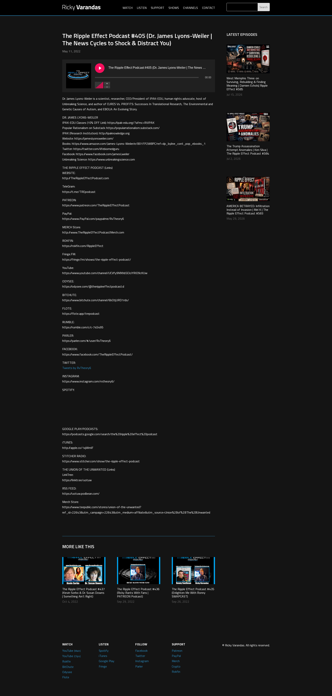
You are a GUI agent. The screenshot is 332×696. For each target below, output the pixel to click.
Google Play (106, 661)
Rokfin (66, 661)
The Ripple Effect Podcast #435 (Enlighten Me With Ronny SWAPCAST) (193, 593)
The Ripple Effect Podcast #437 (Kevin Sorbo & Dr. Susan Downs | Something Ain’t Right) (83, 593)
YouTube (71, 650)
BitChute (68, 666)
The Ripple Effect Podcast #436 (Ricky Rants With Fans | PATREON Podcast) (138, 593)
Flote (65, 677)
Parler (139, 666)
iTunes (103, 655)
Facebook (141, 650)
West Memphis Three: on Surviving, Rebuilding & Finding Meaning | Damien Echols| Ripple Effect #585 (247, 84)
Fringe (103, 666)
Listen (142, 7)
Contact (208, 7)
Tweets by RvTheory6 (76, 368)
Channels (190, 7)
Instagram (142, 661)
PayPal (176, 655)
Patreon (177, 650)
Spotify (104, 650)
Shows (173, 7)
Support (157, 7)
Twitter (140, 655)
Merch (176, 661)
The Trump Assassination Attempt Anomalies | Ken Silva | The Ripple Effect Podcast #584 (248, 150)
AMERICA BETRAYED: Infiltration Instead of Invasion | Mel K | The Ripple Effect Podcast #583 (248, 210)
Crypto (176, 666)
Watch (128, 7)
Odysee (67, 672)
